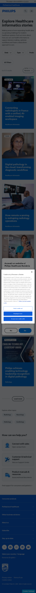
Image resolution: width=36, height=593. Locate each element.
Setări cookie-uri (18, 308)
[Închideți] (32, 272)
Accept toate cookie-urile (18, 318)
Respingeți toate (18, 313)
